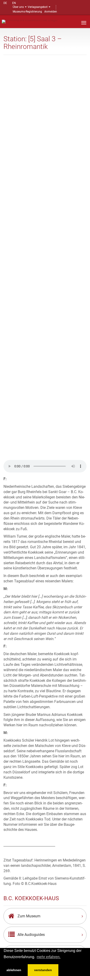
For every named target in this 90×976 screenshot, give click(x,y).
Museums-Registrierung (27, 11)
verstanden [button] (43, 970)
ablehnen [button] (13, 970)
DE (5, 3)
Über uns (18, 7)
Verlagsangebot (38, 7)
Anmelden (50, 11)
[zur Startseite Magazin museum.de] (29, 21)
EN (14, 3)
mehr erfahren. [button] (48, 957)
